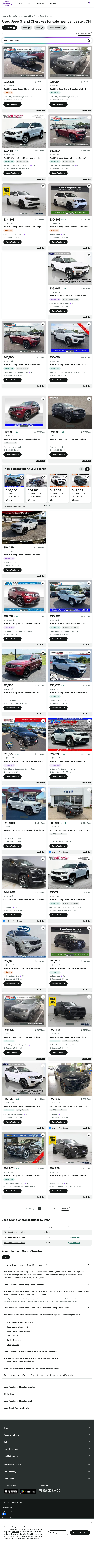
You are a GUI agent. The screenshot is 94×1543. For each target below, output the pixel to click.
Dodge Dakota (13, 1344)
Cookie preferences (58, 1533)
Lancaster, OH (26, 16)
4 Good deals (75, 1237)
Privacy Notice (7, 1507)
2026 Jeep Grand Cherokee (14, 1232)
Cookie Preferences (9, 1518)
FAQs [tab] (6, 1257)
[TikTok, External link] (40, 1490)
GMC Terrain (12, 1335)
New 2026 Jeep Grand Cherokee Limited (14, 495)
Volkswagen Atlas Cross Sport (20, 1322)
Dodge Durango (14, 1340)
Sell (29, 3)
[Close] (91, 1522)
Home (4, 16)
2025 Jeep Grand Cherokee (14, 1237)
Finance (53, 3)
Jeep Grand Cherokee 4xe (18, 1331)
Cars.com (15, 1532)
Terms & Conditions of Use (12, 1503)
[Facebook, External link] (45, 1490)
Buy (20, 3)
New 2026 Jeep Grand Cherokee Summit (36, 495)
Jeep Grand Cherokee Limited (20, 1361)
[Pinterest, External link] (58, 1490)
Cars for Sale (13, 16)
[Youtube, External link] (49, 1490)
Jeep (35, 16)
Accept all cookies (80, 1533)
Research (40, 3)
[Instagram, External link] (54, 1490)
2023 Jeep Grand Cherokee (14, 1243)
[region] (47, 1530)
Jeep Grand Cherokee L (17, 1327)
